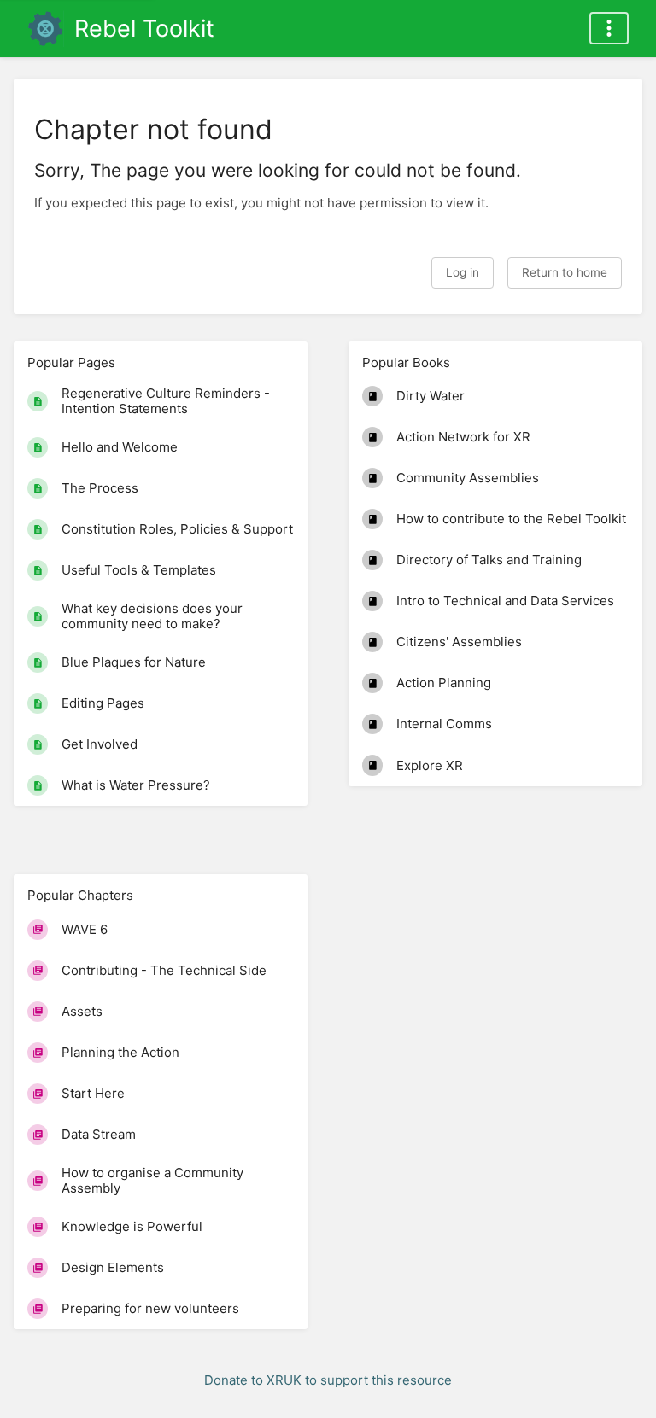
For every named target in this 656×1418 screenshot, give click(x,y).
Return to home (564, 272)
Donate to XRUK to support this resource (328, 1380)
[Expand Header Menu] (609, 28)
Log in (462, 272)
